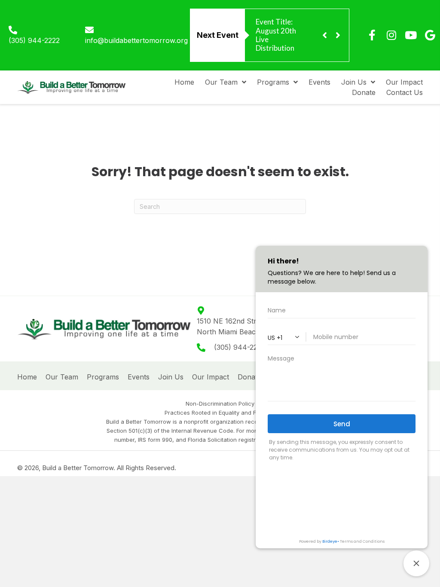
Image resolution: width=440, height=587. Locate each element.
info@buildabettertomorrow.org (136, 40)
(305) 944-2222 (34, 40)
